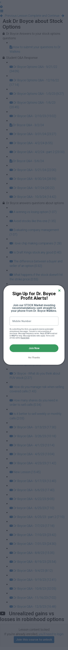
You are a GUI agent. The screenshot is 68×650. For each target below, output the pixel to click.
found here (25, 338)
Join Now (34, 348)
